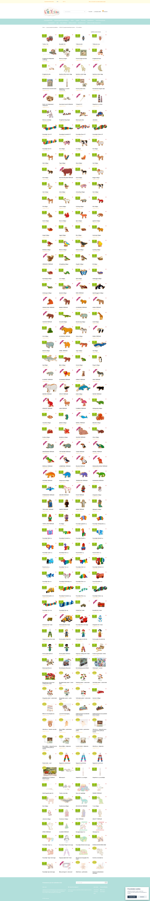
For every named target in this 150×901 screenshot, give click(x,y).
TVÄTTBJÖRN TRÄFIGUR (64, 453)
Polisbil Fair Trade (80, 611)
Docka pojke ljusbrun (47, 655)
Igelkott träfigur (96, 222)
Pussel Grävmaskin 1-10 (48, 597)
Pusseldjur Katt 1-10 (80, 568)
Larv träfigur (62, 280)
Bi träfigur (95, 265)
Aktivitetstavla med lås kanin (49, 90)
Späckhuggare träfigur (98, 294)
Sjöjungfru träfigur (97, 510)
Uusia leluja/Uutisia (48, 21)
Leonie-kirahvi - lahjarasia (82, 747)
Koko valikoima (63, 24)
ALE (57, 24)
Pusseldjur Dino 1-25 (80, 597)
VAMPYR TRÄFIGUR (63, 510)
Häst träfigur (45, 164)
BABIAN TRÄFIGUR (63, 308)
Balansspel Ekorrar (47, 669)
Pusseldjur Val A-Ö (46, 150)
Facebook (103, 891)
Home (43, 28)
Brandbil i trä (62, 45)
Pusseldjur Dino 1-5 (63, 554)
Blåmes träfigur (63, 251)
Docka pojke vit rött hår (81, 640)
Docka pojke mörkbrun (64, 655)
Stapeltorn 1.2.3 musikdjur (99, 779)
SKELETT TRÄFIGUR (97, 820)
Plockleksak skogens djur (99, 90)
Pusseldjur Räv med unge (82, 626)
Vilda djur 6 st (96, 833)
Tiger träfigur (79, 352)
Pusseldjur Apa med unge (48, 873)
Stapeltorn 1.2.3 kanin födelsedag (64, 91)
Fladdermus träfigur (64, 807)
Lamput (77, 21)
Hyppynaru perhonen (81, 764)
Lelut (72, 21)
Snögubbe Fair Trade (98, 626)
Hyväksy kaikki (132, 896)
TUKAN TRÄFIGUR (80, 453)
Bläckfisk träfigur (97, 424)
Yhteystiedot (96, 891)
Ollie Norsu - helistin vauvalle (49, 730)
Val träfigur (95, 352)
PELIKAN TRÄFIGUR (80, 467)
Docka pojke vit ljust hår (65, 640)
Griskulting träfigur (80, 193)
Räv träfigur (95, 208)
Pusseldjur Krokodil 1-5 (64, 539)
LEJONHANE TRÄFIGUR (64, 381)
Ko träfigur (78, 150)
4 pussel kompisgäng (64, 715)
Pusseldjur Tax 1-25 (47, 611)
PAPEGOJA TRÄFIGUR (47, 467)
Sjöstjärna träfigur (63, 438)
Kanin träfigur (45, 222)
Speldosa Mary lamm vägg (65, 75)
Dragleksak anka (46, 75)
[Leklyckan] (52, 12)
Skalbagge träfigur (97, 280)
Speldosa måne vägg (98, 75)
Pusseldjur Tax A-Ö (47, 135)
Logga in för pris (45, 47)
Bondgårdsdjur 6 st (80, 833)
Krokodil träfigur (63, 323)
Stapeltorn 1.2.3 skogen (81, 779)
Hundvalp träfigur (97, 236)
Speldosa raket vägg (81, 75)
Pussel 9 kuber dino (80, 90)
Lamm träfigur (62, 208)
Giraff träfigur (96, 323)
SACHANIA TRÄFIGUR (47, 482)
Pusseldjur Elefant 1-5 (98, 539)
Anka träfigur (62, 193)
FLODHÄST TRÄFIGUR (47, 381)
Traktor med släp (63, 794)
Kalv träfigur (95, 193)
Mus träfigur (79, 236)
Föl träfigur (45, 208)
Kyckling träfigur (96, 251)
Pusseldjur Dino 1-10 (80, 583)
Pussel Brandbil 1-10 (97, 583)
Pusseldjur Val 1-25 (63, 611)
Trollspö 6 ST (79, 105)
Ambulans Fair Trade (47, 626)
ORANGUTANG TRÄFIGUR (48, 308)
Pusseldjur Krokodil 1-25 (65, 597)
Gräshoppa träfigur (47, 294)
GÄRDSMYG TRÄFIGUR (47, 265)
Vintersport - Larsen (97, 669)
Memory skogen (63, 60)
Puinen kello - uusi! (46, 764)
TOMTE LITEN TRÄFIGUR (48, 525)
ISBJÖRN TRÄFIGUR (47, 395)
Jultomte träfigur (46, 820)
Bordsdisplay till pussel (64, 669)
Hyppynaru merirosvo (98, 764)
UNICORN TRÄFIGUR (64, 496)
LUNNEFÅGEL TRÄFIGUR (64, 467)
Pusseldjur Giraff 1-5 (80, 539)
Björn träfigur (62, 366)
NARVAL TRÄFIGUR (80, 424)
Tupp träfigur (62, 164)
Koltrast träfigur (80, 251)
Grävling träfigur (80, 208)
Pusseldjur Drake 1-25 (98, 597)
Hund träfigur (79, 179)
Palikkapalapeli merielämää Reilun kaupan (82, 716)
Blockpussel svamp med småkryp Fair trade (48, 684)
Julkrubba (95, 121)
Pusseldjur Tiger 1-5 (47, 846)
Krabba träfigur (46, 438)
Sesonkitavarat (81, 24)
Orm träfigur (45, 337)
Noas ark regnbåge (80, 794)
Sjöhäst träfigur (63, 424)
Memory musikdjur (46, 121)
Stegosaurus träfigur (64, 482)
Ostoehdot (96, 893)
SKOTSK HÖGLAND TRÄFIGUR (66, 179)
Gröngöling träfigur (63, 265)
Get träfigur (95, 164)
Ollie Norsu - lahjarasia (98, 747)
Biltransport (62, 779)
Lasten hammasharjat (100, 21)
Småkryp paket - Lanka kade (83, 684)
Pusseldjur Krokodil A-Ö (65, 135)
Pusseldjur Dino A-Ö (80, 135)
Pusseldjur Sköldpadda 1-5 (99, 525)
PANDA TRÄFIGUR (97, 337)
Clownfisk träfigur (46, 424)
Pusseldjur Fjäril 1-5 (47, 539)
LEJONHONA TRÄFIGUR (64, 337)
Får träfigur (95, 150)
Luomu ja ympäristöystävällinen (61, 21)
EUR (64, 1)
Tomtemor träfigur (63, 820)
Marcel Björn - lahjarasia (65, 747)
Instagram (103, 893)
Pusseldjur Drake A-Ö (98, 135)
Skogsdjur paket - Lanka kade (49, 699)
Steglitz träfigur (79, 265)
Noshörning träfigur (80, 323)
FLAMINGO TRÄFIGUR (81, 409)
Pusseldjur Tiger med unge (48, 859)
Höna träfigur (79, 164)
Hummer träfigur (97, 699)
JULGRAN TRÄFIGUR (64, 833)
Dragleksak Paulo (97, 60)
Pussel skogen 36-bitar (81, 60)
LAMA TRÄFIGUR (63, 409)
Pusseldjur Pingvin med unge (66, 846)
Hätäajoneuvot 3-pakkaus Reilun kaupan (48, 779)
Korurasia (83, 21)
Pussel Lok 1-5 (45, 568)
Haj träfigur (45, 366)
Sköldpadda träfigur (97, 409)
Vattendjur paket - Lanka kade (83, 699)
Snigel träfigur (45, 236)
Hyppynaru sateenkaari (64, 764)
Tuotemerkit (51, 24)
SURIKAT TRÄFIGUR (80, 381)
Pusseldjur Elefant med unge (83, 846)
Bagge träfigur (96, 179)
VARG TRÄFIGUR (96, 381)
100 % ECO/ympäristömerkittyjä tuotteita (67, 28)
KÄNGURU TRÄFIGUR (47, 409)
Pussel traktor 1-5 (97, 554)
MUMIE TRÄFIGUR (80, 510)
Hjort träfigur (79, 222)
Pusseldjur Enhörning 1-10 (65, 583)
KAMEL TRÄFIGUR (63, 352)
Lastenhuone (90, 21)
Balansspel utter (80, 121)
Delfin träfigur (79, 395)
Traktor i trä (45, 45)
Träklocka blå (79, 45)
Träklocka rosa (96, 45)
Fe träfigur (61, 525)
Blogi (95, 894)
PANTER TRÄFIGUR (97, 395)
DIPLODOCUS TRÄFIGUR (81, 807)
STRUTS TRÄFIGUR (63, 395)
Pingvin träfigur (96, 366)
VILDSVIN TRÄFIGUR (47, 323)
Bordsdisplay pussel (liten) (82, 669)
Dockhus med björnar (98, 859)
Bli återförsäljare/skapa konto (94, 24)
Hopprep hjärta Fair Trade (65, 859)
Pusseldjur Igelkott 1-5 (81, 525)
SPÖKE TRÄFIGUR (46, 833)
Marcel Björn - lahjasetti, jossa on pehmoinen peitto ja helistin (49, 749)
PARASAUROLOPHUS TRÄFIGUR (100, 467)
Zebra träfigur (79, 337)
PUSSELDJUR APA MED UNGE (99, 846)
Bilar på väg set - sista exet (65, 873)
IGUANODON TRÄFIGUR (98, 482)
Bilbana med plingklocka (48, 715)
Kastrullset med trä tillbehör (66, 105)
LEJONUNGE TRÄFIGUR (81, 308)
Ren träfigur (45, 807)
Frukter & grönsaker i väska (99, 655)
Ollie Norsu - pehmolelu (81, 873)
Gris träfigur (62, 150)
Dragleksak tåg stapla (64, 121)
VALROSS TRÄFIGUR (80, 438)
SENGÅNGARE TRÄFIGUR (48, 453)
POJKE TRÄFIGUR (80, 496)
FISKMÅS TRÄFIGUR (97, 794)
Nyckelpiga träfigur (47, 280)
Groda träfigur (79, 366)
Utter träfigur (96, 438)
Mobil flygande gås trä (47, 794)
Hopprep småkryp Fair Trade (83, 655)
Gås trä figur (45, 193)
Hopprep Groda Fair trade (48, 640)
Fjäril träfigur (79, 280)
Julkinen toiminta (72, 24)
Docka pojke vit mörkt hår (99, 640)
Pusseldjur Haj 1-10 (46, 583)
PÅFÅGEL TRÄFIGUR (97, 453)
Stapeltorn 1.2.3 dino (97, 105)
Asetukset (142, 896)
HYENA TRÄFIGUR (97, 308)
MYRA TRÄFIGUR (79, 294)
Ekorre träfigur (62, 222)
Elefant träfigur (46, 352)
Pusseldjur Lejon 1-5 (47, 554)
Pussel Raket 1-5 (80, 554)
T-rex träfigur (96, 807)
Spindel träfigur (63, 294)
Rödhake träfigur (46, 251)
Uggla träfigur (62, 236)
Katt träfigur (45, 179)
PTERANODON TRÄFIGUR (48, 496)
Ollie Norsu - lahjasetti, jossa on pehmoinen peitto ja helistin (99, 732)
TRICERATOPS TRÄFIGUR (81, 482)
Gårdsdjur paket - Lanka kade (100, 684)
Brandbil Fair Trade (97, 611)
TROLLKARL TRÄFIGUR (47, 510)
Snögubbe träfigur (97, 496)
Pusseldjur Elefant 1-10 (98, 568)
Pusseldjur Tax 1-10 (63, 568)
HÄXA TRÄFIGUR (79, 820)
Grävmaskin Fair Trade (64, 626)
